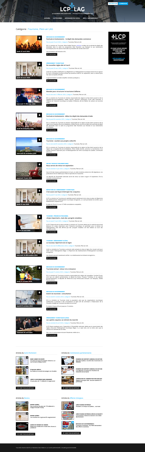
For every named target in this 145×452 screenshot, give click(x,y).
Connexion (123, 3)
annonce (78, 45)
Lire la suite (52, 54)
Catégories (57, 18)
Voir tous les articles (26, 388)
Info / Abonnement (90, 18)
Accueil (47, 18)
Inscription (113, 3)
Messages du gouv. (72, 18)
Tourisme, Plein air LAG (74, 42)
